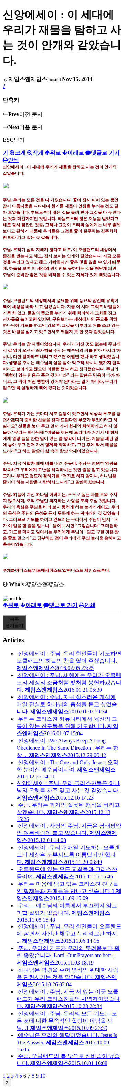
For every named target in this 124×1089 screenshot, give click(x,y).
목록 (14, 622)
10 (42, 1076)
